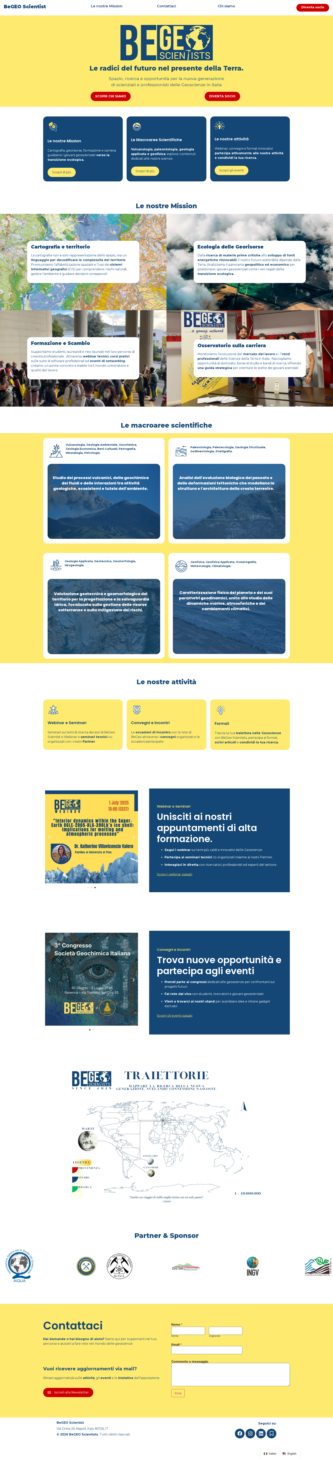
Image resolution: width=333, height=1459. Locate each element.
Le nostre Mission (107, 6)
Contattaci (166, 6)
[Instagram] (250, 1433)
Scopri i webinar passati (174, 874)
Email (176, 1344)
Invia (178, 1393)
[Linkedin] (261, 1433)
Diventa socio (312, 7)
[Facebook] (240, 1433)
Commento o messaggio (189, 1361)
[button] (49, 837)
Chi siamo (226, 6)
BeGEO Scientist (25, 6)
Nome (174, 1336)
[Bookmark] (271, 1433)
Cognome (214, 1336)
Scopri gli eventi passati (174, 1016)
